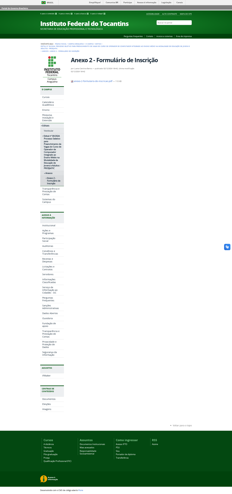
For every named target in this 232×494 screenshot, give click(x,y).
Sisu (118, 451)
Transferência (122, 457)
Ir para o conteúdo (48, 14)
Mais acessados (87, 447)
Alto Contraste (169, 14)
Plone (80, 490)
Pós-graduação (51, 454)
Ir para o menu (65, 14)
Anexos (45, 51)
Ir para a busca (81, 14)
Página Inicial (60, 44)
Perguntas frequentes (133, 36)
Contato (149, 36)
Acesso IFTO (121, 444)
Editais (98, 44)
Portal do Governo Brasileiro (15, 8)
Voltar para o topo (182, 425)
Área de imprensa (184, 36)
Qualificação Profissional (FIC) (57, 461)
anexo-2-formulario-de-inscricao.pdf (93, 81)
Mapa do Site (186, 14)
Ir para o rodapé (97, 14)
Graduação (49, 451)
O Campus (89, 44)
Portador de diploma (125, 454)
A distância (49, 444)
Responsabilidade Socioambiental (88, 452)
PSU (118, 447)
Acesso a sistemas (164, 36)
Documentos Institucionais (92, 444)
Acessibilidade (152, 14)
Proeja (47, 457)
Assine (155, 444)
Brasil (50, 2)
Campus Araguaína (76, 44)
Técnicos (48, 447)
